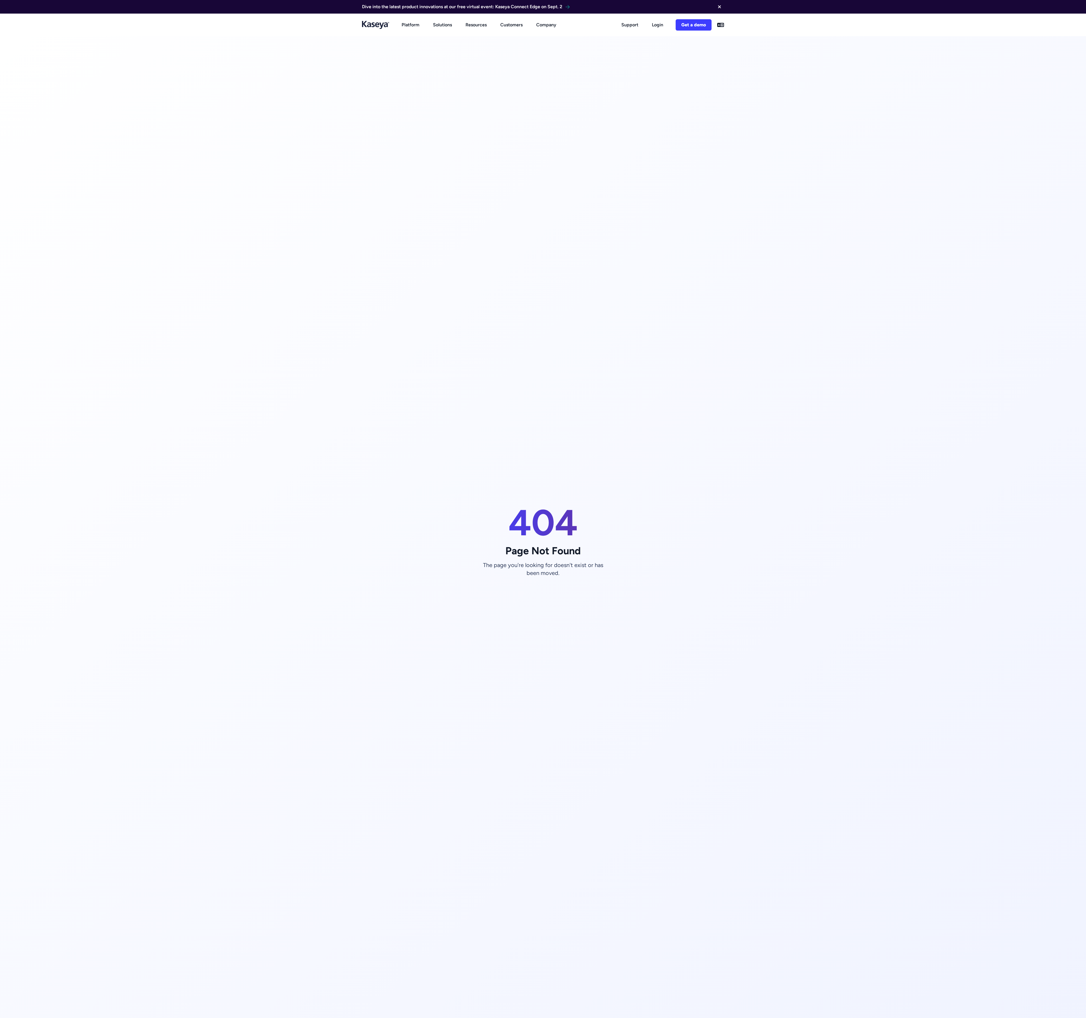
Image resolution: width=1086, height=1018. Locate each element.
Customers (511, 24)
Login (657, 24)
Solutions (442, 24)
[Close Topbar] (719, 6)
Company (546, 24)
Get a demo (693, 24)
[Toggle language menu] (720, 25)
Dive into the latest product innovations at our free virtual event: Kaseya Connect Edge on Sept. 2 (462, 6)
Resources (476, 24)
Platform (410, 24)
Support (629, 24)
